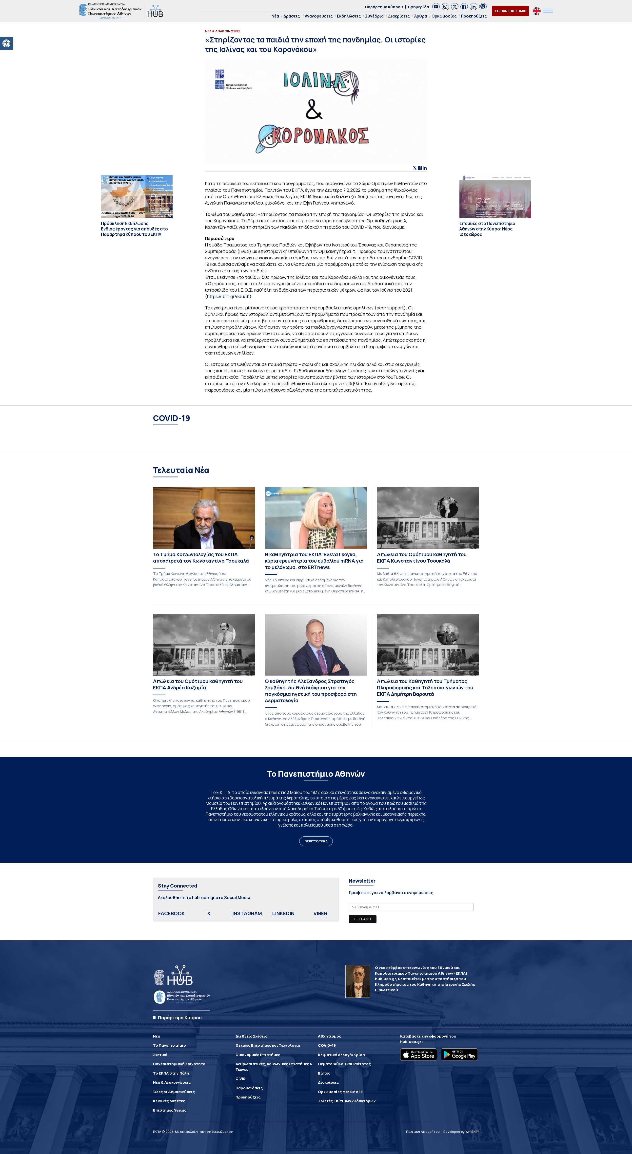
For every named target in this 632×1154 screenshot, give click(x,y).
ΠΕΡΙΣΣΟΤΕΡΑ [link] (316, 841)
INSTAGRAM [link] (247, 913)
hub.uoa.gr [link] (410, 1041)
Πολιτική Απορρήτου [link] (423, 1131)
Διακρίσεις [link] (399, 16)
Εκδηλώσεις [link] (349, 16)
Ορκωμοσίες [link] (444, 16)
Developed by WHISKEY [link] (461, 1131)
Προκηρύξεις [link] (474, 16)
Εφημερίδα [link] (418, 7)
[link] (6, 43)
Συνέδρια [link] (374, 16)
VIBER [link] (320, 913)
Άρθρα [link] (420, 16)
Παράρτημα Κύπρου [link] (384, 7)
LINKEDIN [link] (283, 913)
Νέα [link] (275, 16)
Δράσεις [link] (291, 16)
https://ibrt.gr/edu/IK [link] (228, 296)
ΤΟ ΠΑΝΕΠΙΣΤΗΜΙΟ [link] (510, 11)
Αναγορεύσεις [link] (319, 16)
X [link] (208, 913)
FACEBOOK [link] (171, 913)
